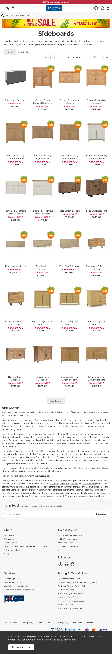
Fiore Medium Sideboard (42, 267)
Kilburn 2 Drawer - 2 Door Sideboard (69, 378)
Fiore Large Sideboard (15, 266)
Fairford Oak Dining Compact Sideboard (15, 157)
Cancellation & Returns (68, 546)
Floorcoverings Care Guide (70, 608)
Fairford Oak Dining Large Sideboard (42, 157)
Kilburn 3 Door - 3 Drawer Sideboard (96, 378)
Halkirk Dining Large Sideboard (69, 323)
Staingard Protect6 (12, 582)
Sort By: (46, 57)
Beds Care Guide (65, 604)
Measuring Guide (65, 543)
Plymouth (54, 483)
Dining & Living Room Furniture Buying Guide (77, 582)
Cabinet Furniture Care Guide (71, 601)
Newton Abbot (89, 483)
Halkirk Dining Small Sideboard (96, 323)
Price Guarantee (11, 623)
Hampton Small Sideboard (42, 378)
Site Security (76, 623)
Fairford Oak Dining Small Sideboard (69, 157)
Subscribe (101, 514)
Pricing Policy (27, 623)
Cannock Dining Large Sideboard (69, 101)
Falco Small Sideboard (96, 210)
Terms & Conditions (45, 623)
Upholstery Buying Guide (69, 579)
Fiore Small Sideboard (69, 266)
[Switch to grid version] (95, 57)
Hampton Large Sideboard (15, 378)
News (6, 554)
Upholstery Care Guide (68, 597)
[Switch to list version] (103, 57)
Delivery (61, 550)
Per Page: (76, 57)
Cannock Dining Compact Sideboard (42, 101)
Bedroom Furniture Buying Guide (72, 586)
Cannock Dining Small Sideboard (96, 101)
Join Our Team (10, 543)
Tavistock (64, 483)
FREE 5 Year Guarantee (68, 539)
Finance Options (11, 579)
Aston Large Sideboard (15, 100)
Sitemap (89, 623)
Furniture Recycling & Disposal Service (21, 590)
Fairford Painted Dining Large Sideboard (15, 212)
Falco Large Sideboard (69, 210)
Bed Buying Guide (66, 590)
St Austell (74, 483)
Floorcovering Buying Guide (70, 593)
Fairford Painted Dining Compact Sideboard (96, 157)
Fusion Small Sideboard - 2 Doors (15, 323)
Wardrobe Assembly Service (16, 586)
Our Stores (9, 539)
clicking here (70, 639)
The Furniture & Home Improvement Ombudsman (26, 546)
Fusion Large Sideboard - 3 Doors (96, 267)
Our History (9, 535)
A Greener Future (12, 550)
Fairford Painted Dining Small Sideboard (42, 212)
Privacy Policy (62, 623)
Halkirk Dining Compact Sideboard (42, 323)
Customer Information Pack (70, 535)
